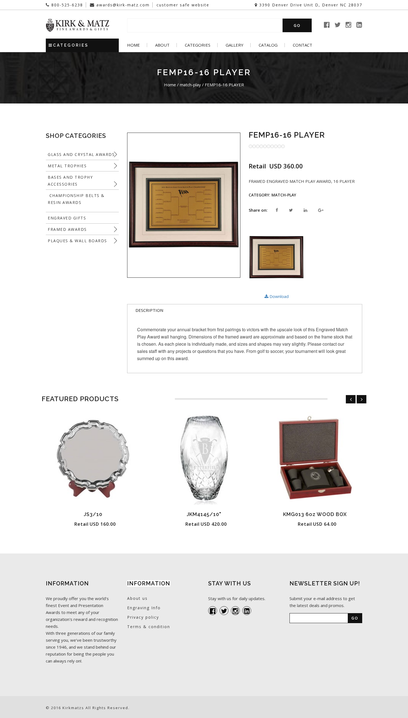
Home (133, 45)
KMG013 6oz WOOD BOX (315, 514)
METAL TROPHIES (67, 165)
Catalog (268, 45)
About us (137, 598)
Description (149, 310)
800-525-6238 (66, 4)
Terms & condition (148, 626)
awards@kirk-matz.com (122, 4)
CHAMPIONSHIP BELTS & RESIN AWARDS (76, 199)
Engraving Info (144, 607)
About (162, 45)
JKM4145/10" (204, 514)
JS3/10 (93, 514)
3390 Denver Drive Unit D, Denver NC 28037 (310, 4)
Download (278, 296)
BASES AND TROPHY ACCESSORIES (70, 181)
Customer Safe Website (183, 4)
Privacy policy (143, 617)
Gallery (234, 45)
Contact (302, 45)
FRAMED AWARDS (67, 229)
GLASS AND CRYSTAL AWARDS (81, 154)
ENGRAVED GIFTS (67, 218)
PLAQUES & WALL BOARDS (77, 240)
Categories (197, 45)
